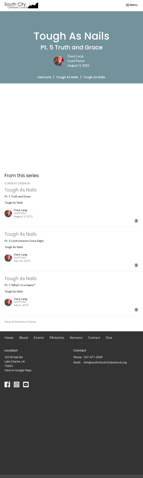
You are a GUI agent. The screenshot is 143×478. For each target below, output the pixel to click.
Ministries (57, 337)
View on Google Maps (18, 370)
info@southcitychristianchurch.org (105, 362)
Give (109, 337)
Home (8, 337)
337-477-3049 (93, 357)
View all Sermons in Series (20, 321)
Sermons (44, 77)
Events (39, 337)
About (23, 337)
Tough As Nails (67, 77)
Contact (94, 337)
